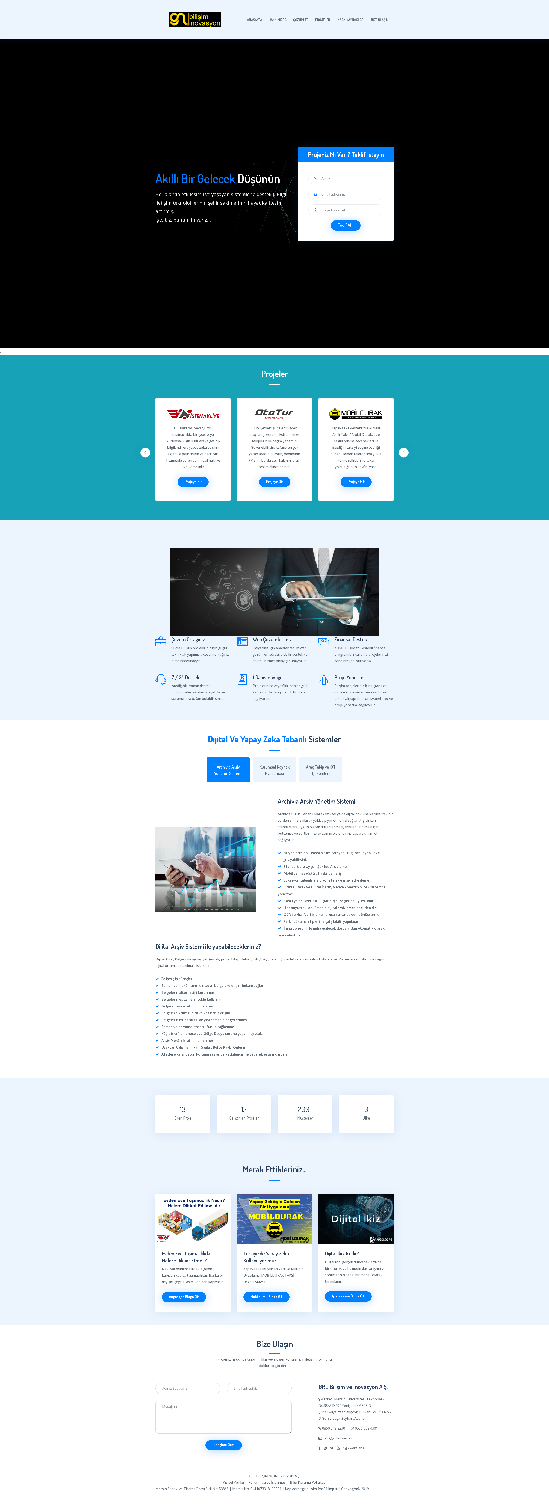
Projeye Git (193, 481)
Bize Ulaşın (379, 20)
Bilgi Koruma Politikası (308, 1482)
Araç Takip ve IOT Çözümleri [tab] (321, 770)
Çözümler (301, 20)
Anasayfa (254, 20)
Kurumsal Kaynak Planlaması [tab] (274, 770)
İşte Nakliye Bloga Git (348, 1296)
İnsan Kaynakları (350, 20)
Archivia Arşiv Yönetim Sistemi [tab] (228, 770)
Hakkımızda (278, 20)
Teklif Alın (346, 225)
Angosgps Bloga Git (184, 1296)
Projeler (322, 20)
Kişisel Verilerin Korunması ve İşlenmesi (254, 1482)
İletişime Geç (224, 1444)
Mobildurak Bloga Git (266, 1296)
